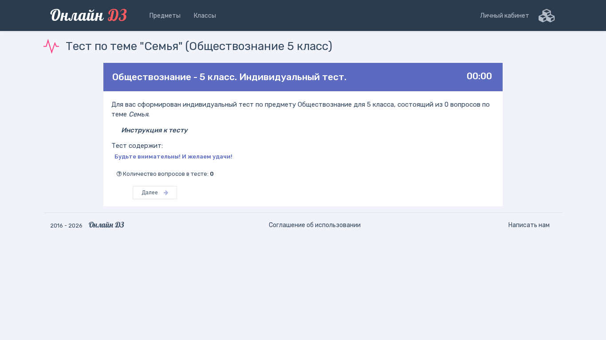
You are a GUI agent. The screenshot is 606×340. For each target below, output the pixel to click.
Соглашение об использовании (315, 225)
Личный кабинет (504, 15)
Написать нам (529, 225)
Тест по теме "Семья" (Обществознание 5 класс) (199, 46)
